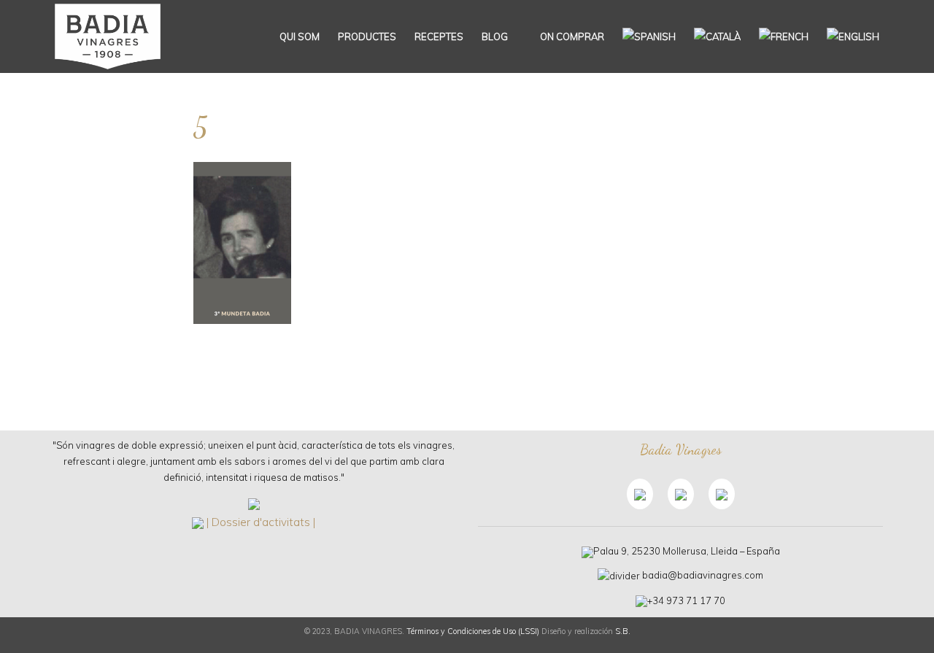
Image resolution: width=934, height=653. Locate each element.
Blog (495, 36)
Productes (367, 36)
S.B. (622, 631)
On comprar (571, 36)
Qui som (299, 36)
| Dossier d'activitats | (261, 522)
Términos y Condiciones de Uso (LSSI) (472, 631)
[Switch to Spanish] (649, 36)
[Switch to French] (783, 36)
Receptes (438, 36)
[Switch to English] (853, 36)
